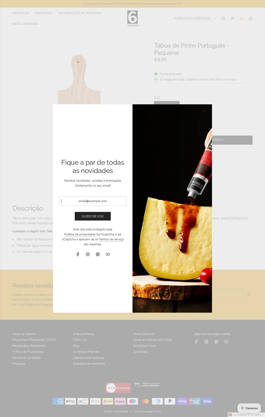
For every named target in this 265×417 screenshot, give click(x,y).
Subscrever (93, 216)
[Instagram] (87, 254)
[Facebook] (77, 254)
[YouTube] (107, 254)
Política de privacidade (79, 234)
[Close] (204, 111)
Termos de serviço (111, 239)
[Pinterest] (97, 254)
